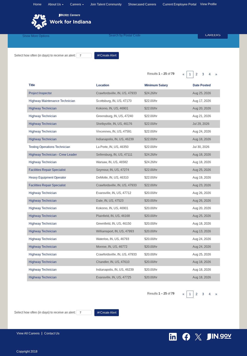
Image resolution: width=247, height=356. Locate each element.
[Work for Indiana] (62, 21)
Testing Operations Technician (49, 147)
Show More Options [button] (35, 36)
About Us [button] (55, 4)
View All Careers (28, 333)
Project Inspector (40, 93)
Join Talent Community (106, 4)
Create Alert (107, 55)
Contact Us (51, 333)
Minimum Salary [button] (156, 85)
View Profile (208, 4)
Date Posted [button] (202, 85)
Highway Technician (43, 108)
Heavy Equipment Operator (47, 177)
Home (37, 4)
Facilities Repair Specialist (47, 169)
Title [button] (32, 85)
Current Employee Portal (179, 4)
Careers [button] (76, 4)
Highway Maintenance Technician (52, 100)
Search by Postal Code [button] (124, 35)
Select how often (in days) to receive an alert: (44, 55)
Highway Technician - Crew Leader (53, 154)
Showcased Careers (142, 4)
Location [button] (102, 85)
